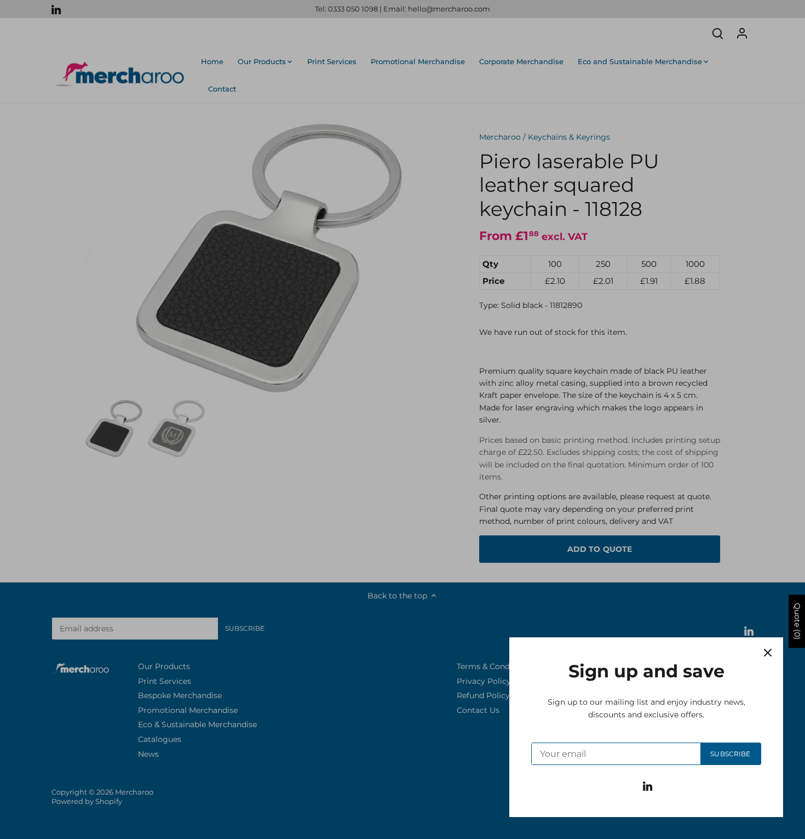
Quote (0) (797, 621)
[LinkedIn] (647, 785)
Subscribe (730, 754)
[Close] (768, 653)
